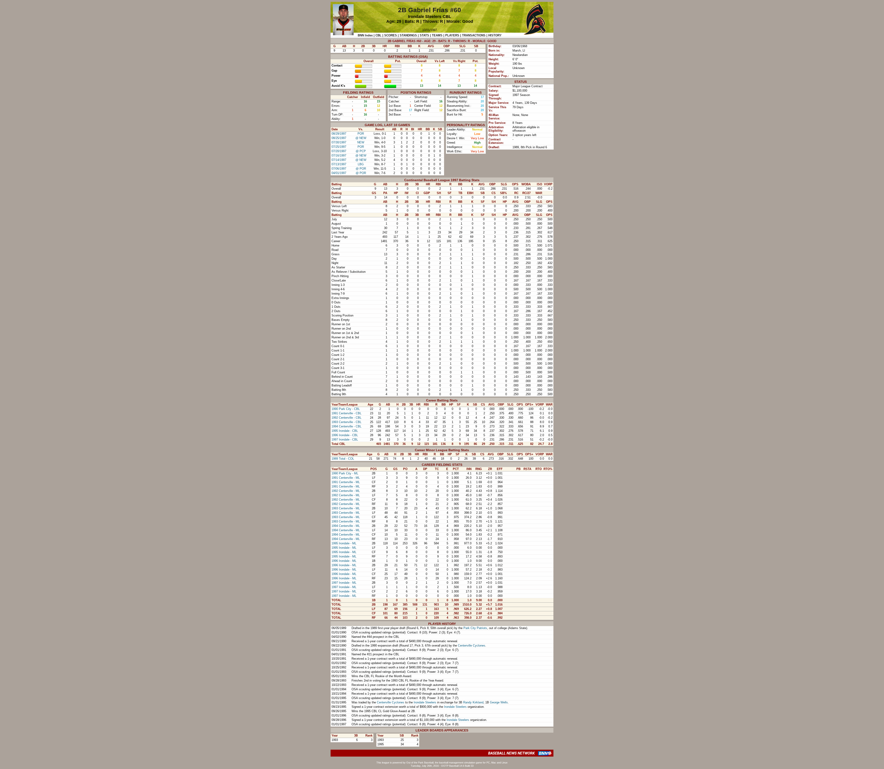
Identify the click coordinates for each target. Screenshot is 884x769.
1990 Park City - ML (345, 473)
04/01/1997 (339, 173)
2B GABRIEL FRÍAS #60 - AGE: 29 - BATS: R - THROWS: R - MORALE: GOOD (442, 41)
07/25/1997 (339, 146)
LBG (361, 164)
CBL (447, 16)
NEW (360, 142)
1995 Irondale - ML (344, 543)
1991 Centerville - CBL (346, 413)
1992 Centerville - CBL (346, 417)
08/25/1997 (339, 138)
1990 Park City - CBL (346, 409)
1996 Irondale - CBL (345, 435)
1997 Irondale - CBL (345, 439)
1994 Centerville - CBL (346, 426)
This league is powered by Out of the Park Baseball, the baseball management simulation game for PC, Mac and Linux (442, 762)
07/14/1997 (339, 160)
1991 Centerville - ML (346, 477)
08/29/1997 (339, 133)
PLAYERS (452, 35)
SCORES (390, 35)
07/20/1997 (339, 151)
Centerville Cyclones (471, 645)
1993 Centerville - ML (346, 508)
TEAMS (437, 35)
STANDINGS (408, 35)
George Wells (499, 702)
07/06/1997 (339, 168)
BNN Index (365, 35)
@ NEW (360, 138)
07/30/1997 (339, 142)
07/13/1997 (339, 164)
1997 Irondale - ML (344, 582)
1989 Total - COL (343, 458)
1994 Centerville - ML (346, 526)
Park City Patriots (475, 628)
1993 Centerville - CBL (346, 422)
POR (361, 133)
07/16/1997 (339, 155)
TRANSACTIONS (474, 35)
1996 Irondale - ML (344, 561)
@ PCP (361, 151)
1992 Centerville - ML (346, 491)
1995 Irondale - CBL (345, 430)
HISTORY (495, 35)
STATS (424, 35)
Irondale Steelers (424, 16)
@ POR (361, 168)
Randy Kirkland (473, 702)
